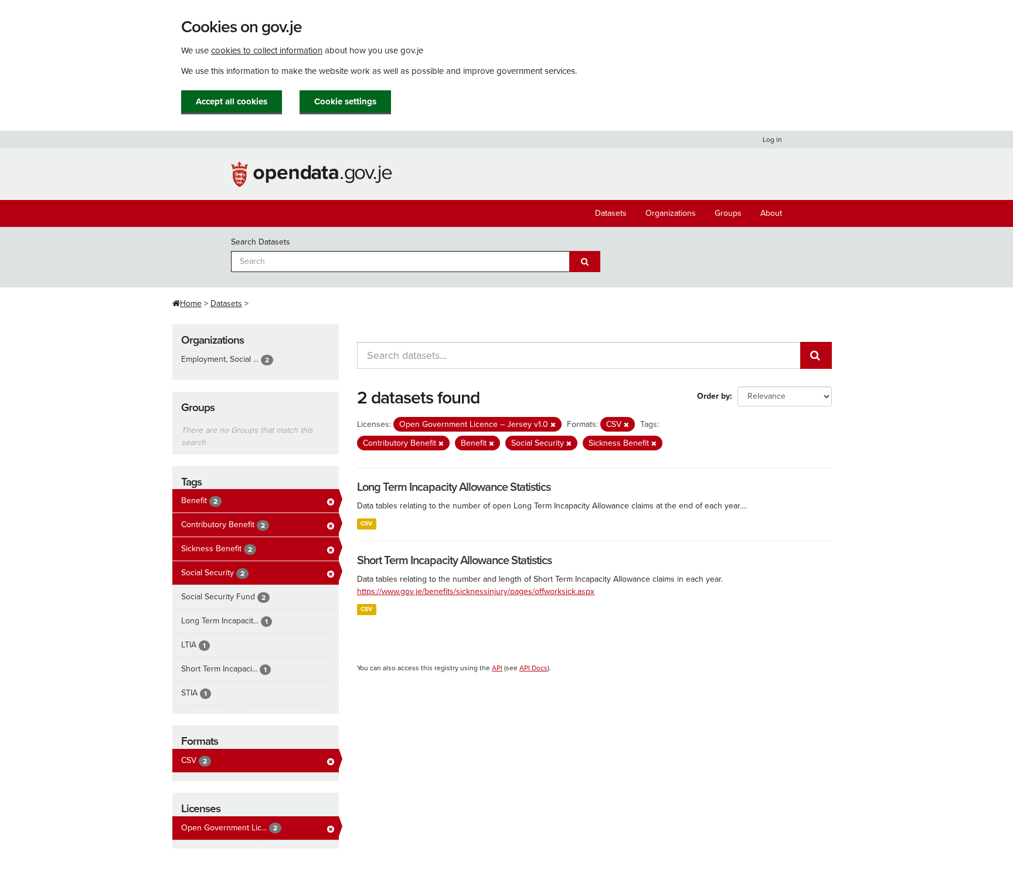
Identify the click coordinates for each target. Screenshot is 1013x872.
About (771, 213)
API (497, 668)
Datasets (611, 213)
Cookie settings (345, 101)
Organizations (670, 213)
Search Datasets (260, 242)
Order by (713, 396)
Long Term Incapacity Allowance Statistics (453, 487)
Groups (728, 213)
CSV (366, 523)
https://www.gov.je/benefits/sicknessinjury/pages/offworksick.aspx (475, 591)
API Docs (533, 668)
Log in (772, 139)
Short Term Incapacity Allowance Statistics (454, 561)
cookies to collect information (266, 50)
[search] (816, 355)
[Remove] (553, 425)
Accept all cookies (231, 101)
